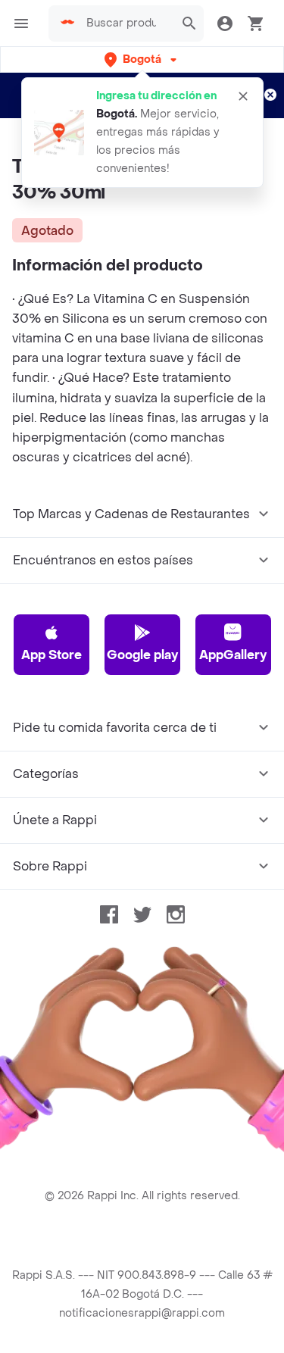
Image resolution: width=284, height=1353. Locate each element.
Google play (142, 655)
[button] (142, 59)
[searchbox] (125, 23)
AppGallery (233, 655)
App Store (51, 655)
